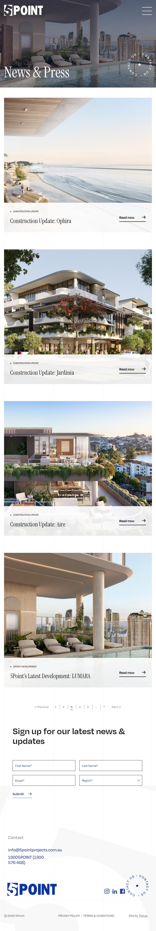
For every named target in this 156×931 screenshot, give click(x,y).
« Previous (42, 707)
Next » (116, 707)
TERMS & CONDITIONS (98, 915)
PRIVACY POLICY (69, 915)
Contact (16, 837)
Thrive (143, 915)
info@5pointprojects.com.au (35, 849)
